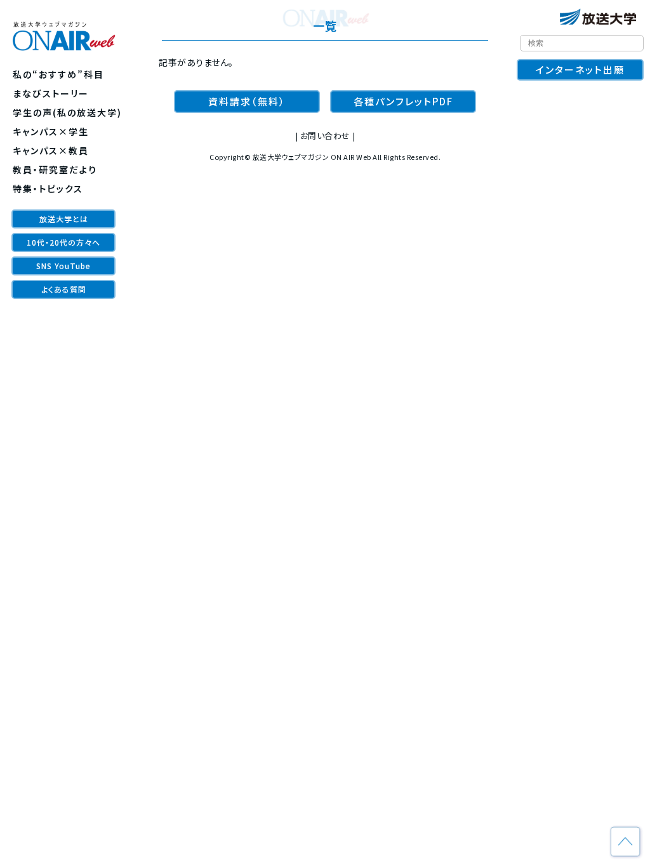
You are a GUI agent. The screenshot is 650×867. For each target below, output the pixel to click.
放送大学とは (63, 218)
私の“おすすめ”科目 (58, 74)
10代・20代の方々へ (63, 242)
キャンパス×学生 (51, 131)
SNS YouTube (63, 265)
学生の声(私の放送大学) (67, 112)
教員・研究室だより (55, 169)
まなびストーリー (51, 93)
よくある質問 (63, 289)
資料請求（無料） (247, 101)
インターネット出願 (580, 69)
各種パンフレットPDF (403, 101)
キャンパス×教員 (51, 150)
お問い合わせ (325, 135)
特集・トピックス (48, 188)
